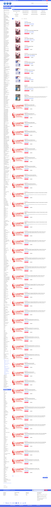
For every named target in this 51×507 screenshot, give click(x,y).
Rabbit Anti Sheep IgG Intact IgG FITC (29, 157)
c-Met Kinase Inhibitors (6, 204)
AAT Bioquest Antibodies (6, 160)
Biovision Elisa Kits (5, 202)
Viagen (4, 456)
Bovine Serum (38, 500)
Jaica (4, 452)
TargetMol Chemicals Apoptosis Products (6, 113)
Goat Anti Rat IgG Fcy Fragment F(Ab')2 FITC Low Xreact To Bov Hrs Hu (34, 284)
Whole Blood (5, 374)
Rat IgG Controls (5, 348)
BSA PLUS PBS (26, 95)
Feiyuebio (5, 396)
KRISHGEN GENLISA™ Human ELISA (7, 305)
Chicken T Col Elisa (6, 216)
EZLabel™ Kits (5, 257)
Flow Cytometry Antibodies (6, 265)
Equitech (4, 445)
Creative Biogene (5, 476)
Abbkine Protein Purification (6, 139)
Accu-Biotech (5, 463)
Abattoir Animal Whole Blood (6, 362)
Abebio (4, 418)
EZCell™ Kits (5, 255)
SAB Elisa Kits (5, 355)
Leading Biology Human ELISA (6, 65)
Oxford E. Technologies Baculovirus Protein (6, 101)
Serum (4, 359)
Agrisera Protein (5, 34)
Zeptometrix (5, 442)
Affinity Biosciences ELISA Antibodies (6, 14)
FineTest (4, 399)
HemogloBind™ (5, 282)
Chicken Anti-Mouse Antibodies (6, 213)
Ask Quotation (6, 6)
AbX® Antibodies (5, 186)
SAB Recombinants (6, 356)
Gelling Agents (5, 270)
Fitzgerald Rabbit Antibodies (6, 170)
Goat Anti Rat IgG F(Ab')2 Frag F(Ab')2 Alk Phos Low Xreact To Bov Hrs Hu (34, 258)
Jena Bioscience (5, 423)
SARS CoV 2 (5, 357)
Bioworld (5, 408)
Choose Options (27, 25)
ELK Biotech (5, 451)
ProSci (4, 394)
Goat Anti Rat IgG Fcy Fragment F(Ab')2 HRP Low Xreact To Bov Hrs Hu (34, 275)
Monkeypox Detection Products (6, 178)
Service (4, 108)
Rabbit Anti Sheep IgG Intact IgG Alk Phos (30, 175)
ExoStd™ (4, 254)
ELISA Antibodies (5, 241)
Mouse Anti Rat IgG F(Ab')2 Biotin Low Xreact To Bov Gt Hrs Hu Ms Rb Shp (35, 424)
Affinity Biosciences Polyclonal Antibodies (6, 19)
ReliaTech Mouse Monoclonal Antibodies (7, 179)
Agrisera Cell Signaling (6, 28)
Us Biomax (5, 430)
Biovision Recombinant (6, 203)
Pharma (4, 331)
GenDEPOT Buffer (5, 45)
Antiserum (5, 196)
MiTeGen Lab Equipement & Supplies (6, 152)
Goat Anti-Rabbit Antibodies (6, 279)
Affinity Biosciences (6, 411)
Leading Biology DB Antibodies (6, 57)
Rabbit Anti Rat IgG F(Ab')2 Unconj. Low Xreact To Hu (31, 354)
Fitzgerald (5, 395)
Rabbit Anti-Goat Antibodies (6, 341)
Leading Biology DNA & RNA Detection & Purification (6, 59)
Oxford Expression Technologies (7, 453)
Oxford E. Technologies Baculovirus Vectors (6, 102)
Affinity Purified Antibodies (7, 363)
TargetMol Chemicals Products (6, 121)
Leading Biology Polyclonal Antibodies (6, 72)
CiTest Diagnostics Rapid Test (6, 165)
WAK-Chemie (5, 471)
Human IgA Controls (6, 285)
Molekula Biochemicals (6, 90)
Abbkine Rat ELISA (5, 141)
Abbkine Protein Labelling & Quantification (6, 138)
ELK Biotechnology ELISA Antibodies (6, 174)
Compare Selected (45, 477)
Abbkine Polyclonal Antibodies (6, 135)
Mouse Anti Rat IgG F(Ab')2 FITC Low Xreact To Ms (31, 459)
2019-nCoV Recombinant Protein (6, 185)
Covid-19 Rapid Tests (6, 220)
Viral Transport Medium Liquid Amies (29, 62)
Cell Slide (5, 207)
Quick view (18, 26)
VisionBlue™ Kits (5, 384)
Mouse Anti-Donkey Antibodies (6, 313)
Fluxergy (4, 465)
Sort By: (22, 18)
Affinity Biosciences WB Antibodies (6, 26)
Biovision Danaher (39, 493)
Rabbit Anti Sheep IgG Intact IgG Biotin (29, 166)
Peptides (4, 330)
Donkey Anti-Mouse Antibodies (6, 235)
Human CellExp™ (5, 284)
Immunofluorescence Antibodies (6, 294)
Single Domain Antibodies (6, 171)
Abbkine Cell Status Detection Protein (6, 127)
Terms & (12, 505)
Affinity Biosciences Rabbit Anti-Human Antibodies (6, 23)
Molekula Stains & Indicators (6, 99)
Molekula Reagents (6, 97)
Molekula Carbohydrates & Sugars (6, 94)
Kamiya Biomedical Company (7, 432)
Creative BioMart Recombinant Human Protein (6, 166)
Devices (4, 226)
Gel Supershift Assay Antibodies (6, 269)
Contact (13, 6)
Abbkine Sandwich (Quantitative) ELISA (6, 144)
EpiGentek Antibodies (6, 248)
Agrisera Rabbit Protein (6, 37)
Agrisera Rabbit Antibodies (6, 35)
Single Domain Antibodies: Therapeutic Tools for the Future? (42, 494)
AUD (17, 0)
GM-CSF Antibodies (6, 274)
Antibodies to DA (6, 364)
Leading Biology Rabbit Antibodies (6, 79)
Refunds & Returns (29, 505)
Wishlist (15, 493)
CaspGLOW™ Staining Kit (6, 205)
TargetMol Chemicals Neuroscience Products (6, 120)
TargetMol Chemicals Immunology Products (6, 116)
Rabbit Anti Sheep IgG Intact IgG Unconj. (30, 183)
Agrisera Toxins (5, 38)
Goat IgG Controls (5, 280)
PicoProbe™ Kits (5, 332)
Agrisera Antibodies (6, 27)
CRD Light (5, 466)
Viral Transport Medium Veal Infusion (29, 70)
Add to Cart (26, 49)
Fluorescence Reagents (6, 266)
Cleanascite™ (5, 217)
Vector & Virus (5, 382)
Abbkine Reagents (5, 142)
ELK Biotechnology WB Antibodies (6, 176)
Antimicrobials (5, 194)
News (10, 6)
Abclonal (4, 409)
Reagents (5, 350)
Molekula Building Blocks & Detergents (6, 93)
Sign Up (45, 0)
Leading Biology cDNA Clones (7, 55)
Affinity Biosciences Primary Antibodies (6, 21)
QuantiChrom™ (5, 334)
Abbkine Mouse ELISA (6, 133)
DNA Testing (5, 229)
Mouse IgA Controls (6, 318)
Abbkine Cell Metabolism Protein (6, 123)
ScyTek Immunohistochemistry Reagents (6, 158)
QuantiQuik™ (5, 336)
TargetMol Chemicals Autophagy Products (6, 115)
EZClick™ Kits (5, 256)
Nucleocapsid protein (6, 323)
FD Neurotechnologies (6, 450)
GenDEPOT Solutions (6, 53)
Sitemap (9, 506)
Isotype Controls (5, 299)
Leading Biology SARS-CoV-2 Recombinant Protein (7, 84)
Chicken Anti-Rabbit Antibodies (6, 215)
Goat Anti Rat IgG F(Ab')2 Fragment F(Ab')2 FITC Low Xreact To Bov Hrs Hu (35, 240)
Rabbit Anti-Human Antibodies (6, 342)
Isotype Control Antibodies (6, 298)
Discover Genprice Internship (40, 499)
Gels (4, 271)
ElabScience (5, 405)
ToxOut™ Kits (5, 380)
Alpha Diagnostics (5, 421)
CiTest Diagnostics (5, 439)
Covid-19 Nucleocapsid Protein (28, 46)
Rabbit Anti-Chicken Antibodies (6, 338)
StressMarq (5, 398)
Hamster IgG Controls (6, 281)
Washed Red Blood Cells (6, 373)
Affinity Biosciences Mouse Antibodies (6, 17)
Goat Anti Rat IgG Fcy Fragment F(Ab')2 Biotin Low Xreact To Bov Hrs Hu (34, 293)
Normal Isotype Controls (6, 322)
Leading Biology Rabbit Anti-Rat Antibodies (6, 77)
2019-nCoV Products (6, 183)
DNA (4, 228)
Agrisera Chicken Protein (6, 29)
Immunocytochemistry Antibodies (6, 292)
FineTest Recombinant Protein (6, 169)
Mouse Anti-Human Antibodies (6, 316)
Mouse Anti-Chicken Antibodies (6, 310)
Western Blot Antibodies (6, 386)
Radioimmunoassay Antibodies (6, 347)
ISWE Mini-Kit (5, 301)
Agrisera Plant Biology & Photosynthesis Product (6, 32)
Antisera (4, 195)
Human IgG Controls (6, 286)
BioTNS (4, 473)
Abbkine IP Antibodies (6, 131)
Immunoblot (5, 290)
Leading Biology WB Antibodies (6, 87)
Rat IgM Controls (5, 349)
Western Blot (5, 385)
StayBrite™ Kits (5, 375)
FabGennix (5, 419)
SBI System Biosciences (6, 428)
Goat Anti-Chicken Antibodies (5, 275)
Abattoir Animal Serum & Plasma (6, 360)
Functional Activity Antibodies (5, 267)
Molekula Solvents (5, 98)
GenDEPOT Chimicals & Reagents (6, 47)
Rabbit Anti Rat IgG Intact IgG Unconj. (29, 398)
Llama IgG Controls (6, 306)
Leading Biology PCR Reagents (6, 70)
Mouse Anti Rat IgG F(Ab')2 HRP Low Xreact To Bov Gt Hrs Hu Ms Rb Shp (34, 407)
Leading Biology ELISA (6, 60)
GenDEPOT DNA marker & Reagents (6, 48)
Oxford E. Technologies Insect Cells (6, 104)
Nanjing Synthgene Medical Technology (6, 462)
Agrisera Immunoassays (6, 31)
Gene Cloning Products (6, 272)
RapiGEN (4, 464)
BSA (4, 365)
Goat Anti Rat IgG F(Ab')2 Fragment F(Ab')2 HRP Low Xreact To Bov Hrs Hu (35, 231)
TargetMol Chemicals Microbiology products (6, 118)
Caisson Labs (5, 441)
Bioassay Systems (5, 446)
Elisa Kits (5, 242)
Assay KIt (5, 39)
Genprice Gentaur (5, 454)
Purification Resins (5, 333)
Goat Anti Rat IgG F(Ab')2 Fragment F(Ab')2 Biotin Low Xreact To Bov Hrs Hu (35, 249)
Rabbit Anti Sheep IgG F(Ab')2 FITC (29, 113)
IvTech (4, 455)
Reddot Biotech (5, 417)
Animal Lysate (5, 192)
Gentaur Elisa (5, 273)
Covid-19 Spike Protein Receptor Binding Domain (31, 30)
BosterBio (5, 407)
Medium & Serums (5, 309)
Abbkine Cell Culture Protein (6, 9)
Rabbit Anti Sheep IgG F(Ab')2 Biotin (29, 122)
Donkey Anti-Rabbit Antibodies (6, 237)
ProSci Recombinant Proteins (7, 107)
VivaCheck (5, 472)
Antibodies (5, 193)
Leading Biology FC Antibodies (6, 62)
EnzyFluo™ (5, 245)
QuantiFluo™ (5, 335)
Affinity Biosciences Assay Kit (6, 11)
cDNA (4, 206)
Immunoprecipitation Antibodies (6, 297)
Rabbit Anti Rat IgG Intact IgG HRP (29, 363)
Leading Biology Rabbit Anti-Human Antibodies (6, 74)
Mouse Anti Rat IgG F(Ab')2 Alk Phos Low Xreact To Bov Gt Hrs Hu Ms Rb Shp (35, 433)
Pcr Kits (4, 329)
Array (4, 197)
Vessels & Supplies (6, 383)
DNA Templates (5, 387)
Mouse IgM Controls (6, 320)
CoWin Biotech (5, 474)
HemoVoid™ (5, 283)
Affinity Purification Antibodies (6, 187)
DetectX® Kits (5, 225)
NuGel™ (4, 324)
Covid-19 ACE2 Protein (27, 22)
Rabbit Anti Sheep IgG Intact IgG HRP (29, 148)
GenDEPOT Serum (5, 52)
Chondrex (5, 443)
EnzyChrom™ (5, 244)
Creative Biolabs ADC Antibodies (6, 173)
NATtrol (4, 321)
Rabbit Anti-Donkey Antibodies (6, 340)
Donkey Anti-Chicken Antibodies (6, 231)
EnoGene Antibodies (6, 243)
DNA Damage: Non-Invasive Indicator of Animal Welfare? (41, 496)
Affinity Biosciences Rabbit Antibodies (6, 24)
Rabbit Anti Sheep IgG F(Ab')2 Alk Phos (29, 131)
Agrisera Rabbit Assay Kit (6, 36)
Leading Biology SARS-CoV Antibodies (6, 82)
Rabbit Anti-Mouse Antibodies (5, 344)
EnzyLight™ (5, 246)
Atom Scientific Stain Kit (6, 40)
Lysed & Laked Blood (6, 370)
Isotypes (4, 300)
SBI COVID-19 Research (6, 358)
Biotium (4, 397)
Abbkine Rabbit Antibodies (6, 140)
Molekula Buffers (5, 91)
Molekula (5, 422)
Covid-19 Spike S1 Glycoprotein (28, 38)
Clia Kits (4, 218)
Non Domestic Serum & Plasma (6, 372)
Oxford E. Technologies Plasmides (6, 106)
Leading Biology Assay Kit (6, 54)
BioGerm (4, 477)
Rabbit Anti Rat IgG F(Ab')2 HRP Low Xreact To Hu (31, 319)
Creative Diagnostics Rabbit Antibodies (6, 221)
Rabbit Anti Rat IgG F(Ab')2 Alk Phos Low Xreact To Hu (32, 345)
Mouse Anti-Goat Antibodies (7, 314)
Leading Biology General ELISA (6, 63)
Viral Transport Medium (27, 78)
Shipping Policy (21, 505)
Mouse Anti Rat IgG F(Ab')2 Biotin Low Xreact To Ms (31, 468)
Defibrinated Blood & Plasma (6, 366)
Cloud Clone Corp (5, 406)
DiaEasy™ (5, 227)
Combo (4, 219)
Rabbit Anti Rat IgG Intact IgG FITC (29, 372)
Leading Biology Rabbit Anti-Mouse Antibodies (6, 75)
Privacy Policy (38, 505)
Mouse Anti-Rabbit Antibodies (5, 317)
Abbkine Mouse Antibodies (6, 132)
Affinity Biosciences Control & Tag (6, 12)
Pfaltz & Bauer (5, 410)
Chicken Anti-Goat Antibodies (5, 210)
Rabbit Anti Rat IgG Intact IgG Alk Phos (29, 389)
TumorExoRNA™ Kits (6, 381)
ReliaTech (5, 431)
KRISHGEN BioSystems (6, 412)
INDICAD (4, 475)
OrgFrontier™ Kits (5, 325)
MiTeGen (4, 429)
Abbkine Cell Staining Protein (7, 126)
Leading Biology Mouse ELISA (7, 69)
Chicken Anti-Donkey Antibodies (6, 208)
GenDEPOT (5, 434)
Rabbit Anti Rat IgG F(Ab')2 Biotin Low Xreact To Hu (31, 337)
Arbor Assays (5, 440)
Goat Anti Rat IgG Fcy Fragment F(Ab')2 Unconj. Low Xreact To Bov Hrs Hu (34, 310)
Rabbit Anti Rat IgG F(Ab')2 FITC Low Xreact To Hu (31, 328)
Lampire (4, 433)
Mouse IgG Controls (6, 319)
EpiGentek (5, 400)
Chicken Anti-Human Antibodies (6, 212)
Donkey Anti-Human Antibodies (6, 233)
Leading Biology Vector (6, 85)
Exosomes (5, 253)
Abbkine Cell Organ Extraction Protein (5, 125)
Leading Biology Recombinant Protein (7, 81)
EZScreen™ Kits (5, 259)
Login (42, 0)
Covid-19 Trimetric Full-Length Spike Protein (30, 54)
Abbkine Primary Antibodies (6, 136)
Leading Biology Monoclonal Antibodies (6, 68)
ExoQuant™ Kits (5, 252)
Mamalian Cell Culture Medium (6, 308)
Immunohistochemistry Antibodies (6, 295)
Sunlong (4, 420)
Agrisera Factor (5, 30)
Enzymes (5, 247)
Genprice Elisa (5, 457)
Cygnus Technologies (6, 444)
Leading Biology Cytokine (6, 56)
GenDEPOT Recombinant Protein (6, 51)
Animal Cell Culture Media (6, 191)
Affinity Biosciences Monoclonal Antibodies (6, 16)
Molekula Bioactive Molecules (6, 89)
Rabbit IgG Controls (6, 345)
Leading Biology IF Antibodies (7, 66)
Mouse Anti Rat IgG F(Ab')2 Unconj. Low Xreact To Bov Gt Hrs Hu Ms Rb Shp (35, 442)
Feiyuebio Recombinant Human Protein (6, 264)
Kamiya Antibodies (5, 302)
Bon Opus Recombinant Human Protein (6, 163)
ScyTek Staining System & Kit (7, 159)
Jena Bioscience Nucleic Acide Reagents (6, 150)
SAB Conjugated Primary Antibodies (6, 354)
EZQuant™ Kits (5, 258)
